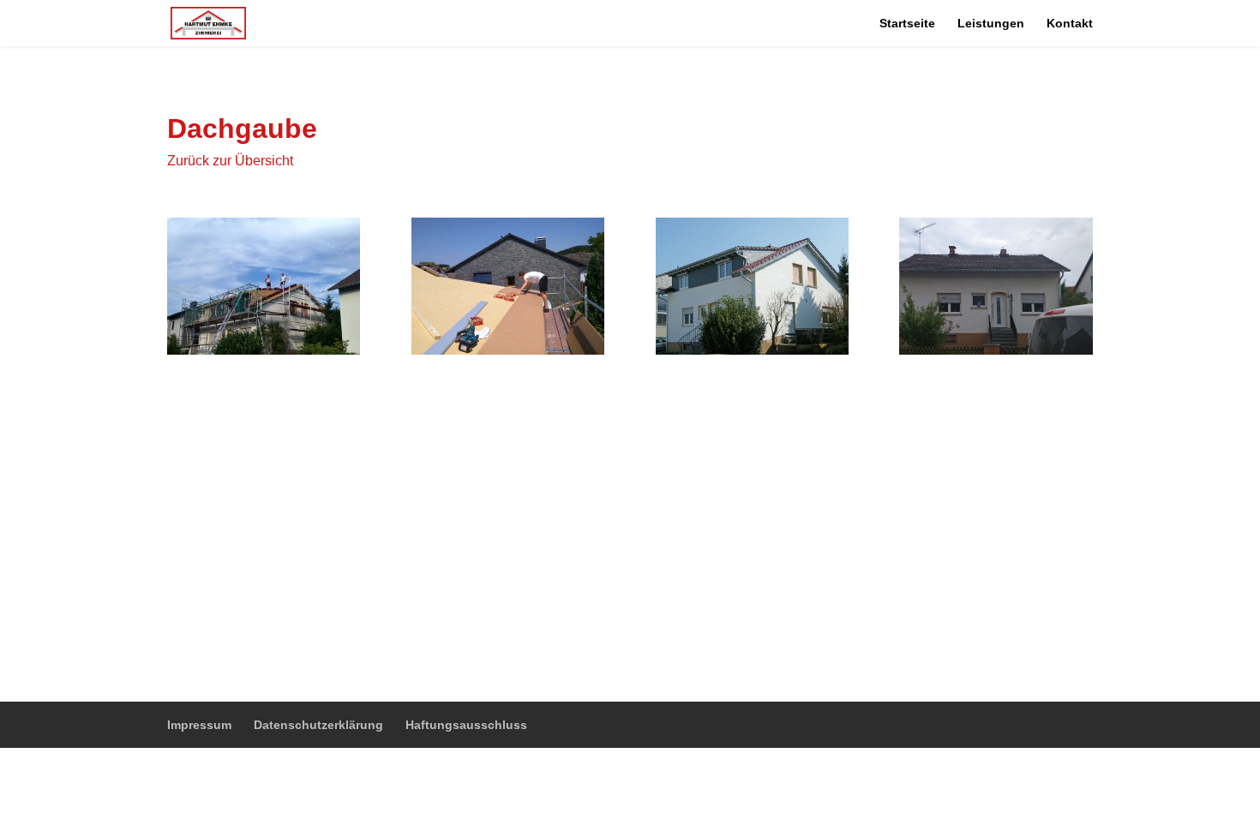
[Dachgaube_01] (263, 350)
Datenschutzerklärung (318, 725)
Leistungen (990, 23)
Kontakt (1070, 23)
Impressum (199, 725)
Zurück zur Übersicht (230, 160)
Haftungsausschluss (466, 725)
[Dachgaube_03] (752, 350)
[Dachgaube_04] (995, 350)
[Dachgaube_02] (507, 350)
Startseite (907, 23)
